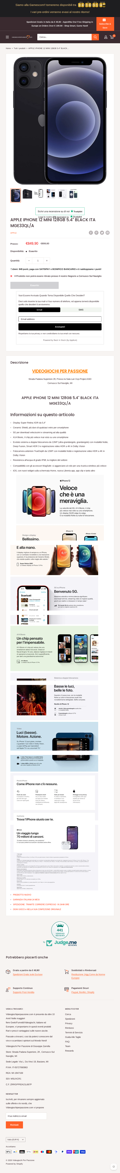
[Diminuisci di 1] (29, 261)
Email (39, 309)
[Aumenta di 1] (47, 261)
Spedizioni (70, 1019)
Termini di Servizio (74, 1032)
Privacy (68, 1023)
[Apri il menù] (7, 37)
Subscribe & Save (105, 26)
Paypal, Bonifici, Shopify (82, 992)
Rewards (69, 1050)
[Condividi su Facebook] (91, 232)
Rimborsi (69, 1028)
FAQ (67, 1041)
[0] (112, 37)
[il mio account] (105, 37)
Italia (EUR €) (13, 1139)
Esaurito (34, 285)
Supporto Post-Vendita (23, 992)
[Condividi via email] (108, 232)
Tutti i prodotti (19, 48)
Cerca (68, 1014)
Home (8, 48)
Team (67, 1046)
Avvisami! (60, 326)
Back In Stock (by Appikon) (65, 340)
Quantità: (15, 260)
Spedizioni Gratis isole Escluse (27, 974)
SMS (81, 309)
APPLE (13, 233)
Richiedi (14, 1125)
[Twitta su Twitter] (102, 232)
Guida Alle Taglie (73, 1037)
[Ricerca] (95, 37)
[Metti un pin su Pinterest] (96, 232)
